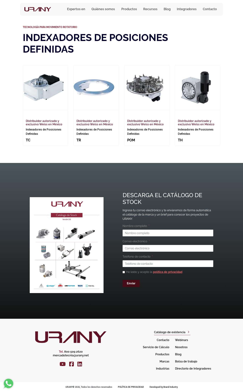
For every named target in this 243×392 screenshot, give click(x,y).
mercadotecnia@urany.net (71, 355)
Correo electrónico (135, 241)
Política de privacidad (131, 387)
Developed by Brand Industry (164, 387)
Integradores (187, 9)
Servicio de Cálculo (156, 347)
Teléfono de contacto (136, 256)
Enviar (131, 283)
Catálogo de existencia (169, 332)
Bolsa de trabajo (186, 361)
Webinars (181, 340)
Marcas (164, 361)
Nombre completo (135, 226)
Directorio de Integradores (193, 368)
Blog (167, 9)
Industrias (162, 368)
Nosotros (181, 347)
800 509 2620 (71, 351)
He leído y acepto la (154, 272)
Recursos (150, 9)
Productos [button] (129, 9)
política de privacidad (167, 272)
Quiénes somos (103, 9)
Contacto (210, 9)
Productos (162, 354)
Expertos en (76, 9)
